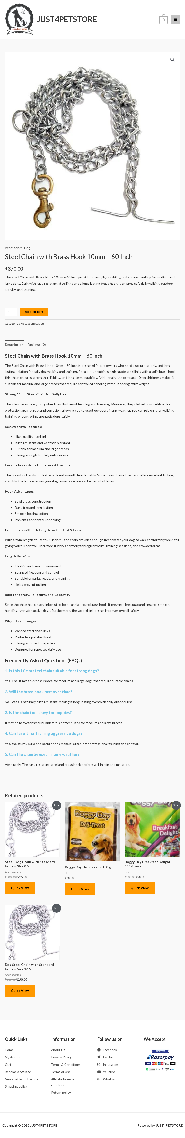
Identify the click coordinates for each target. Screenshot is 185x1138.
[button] (172, 59)
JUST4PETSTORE (67, 19)
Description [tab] (14, 345)
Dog (27, 248)
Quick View (20, 888)
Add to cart (34, 312)
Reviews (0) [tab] (37, 345)
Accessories (14, 248)
